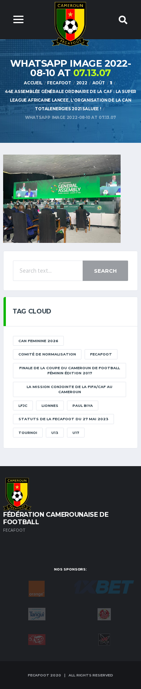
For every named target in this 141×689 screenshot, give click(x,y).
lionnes (50, 405)
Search (105, 271)
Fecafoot (101, 354)
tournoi (27, 432)
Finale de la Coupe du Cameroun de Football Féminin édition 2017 (69, 370)
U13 (54, 432)
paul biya (82, 405)
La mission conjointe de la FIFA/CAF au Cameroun (69, 389)
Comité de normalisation (47, 354)
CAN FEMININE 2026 (38, 341)
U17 (75, 432)
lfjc (22, 405)
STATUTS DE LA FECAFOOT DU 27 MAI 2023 (63, 419)
